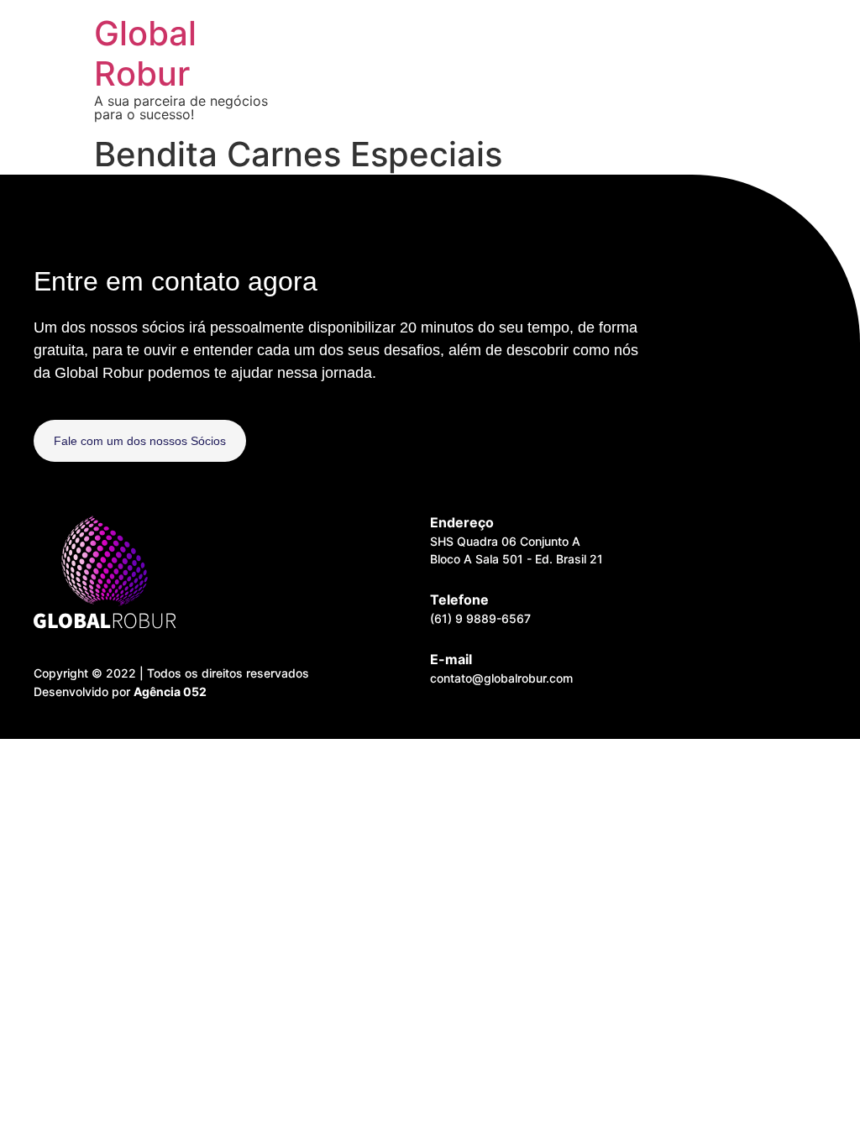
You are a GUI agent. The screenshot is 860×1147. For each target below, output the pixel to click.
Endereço (462, 522)
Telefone (459, 599)
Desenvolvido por (120, 691)
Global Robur (145, 53)
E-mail (451, 659)
